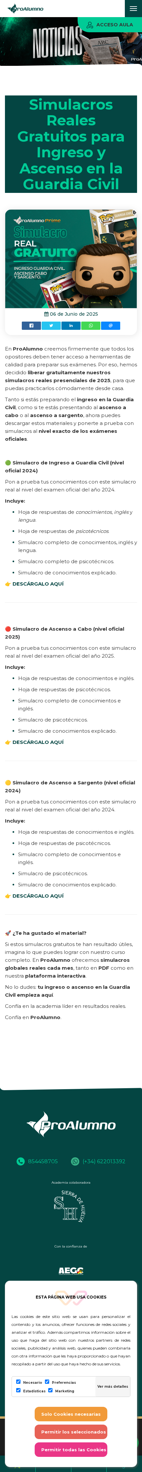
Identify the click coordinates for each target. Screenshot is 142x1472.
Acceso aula (114, 25)
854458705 (43, 1161)
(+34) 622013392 (104, 1161)
